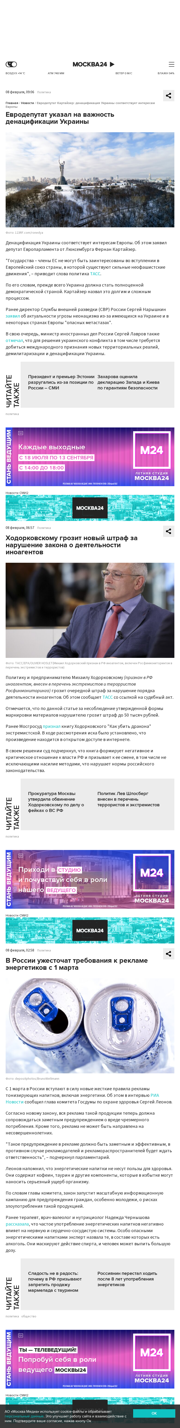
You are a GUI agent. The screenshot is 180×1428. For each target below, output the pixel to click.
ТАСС (95, 274)
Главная (12, 103)
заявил (13, 316)
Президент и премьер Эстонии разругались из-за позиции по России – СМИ (61, 382)
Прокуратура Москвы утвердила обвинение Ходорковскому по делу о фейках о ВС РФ (56, 802)
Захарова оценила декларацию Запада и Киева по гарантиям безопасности (129, 382)
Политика (44, 92)
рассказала (17, 1224)
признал (51, 726)
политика (12, 414)
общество (28, 1316)
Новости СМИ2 (17, 493)
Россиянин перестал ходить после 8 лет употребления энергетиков (127, 1279)
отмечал (14, 340)
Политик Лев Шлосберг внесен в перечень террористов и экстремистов (129, 799)
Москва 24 (90, 64)
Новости (27, 103)
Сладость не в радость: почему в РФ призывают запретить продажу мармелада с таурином (55, 1282)
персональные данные (24, 1416)
